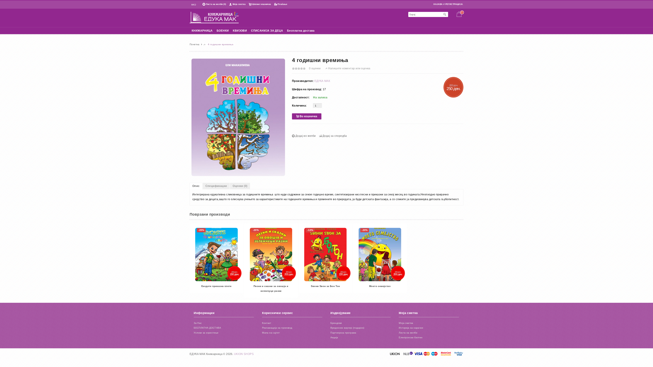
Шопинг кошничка (261, 4)
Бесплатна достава (301, 30)
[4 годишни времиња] (238, 117)
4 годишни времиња (220, 44)
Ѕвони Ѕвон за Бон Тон (368, 307)
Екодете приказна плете (225, 307)
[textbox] (424, 14)
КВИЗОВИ (240, 30)
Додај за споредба (334, 135)
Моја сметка (239, 4)
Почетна (194, 44)
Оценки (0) (240, 186)
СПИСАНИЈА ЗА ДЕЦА (267, 30)
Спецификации (216, 186)
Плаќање (282, 4)
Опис (196, 186)
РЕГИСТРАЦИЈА (454, 4)
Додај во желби (305, 135)
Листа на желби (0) (216, 4)
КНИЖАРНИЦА (202, 30)
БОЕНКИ (223, 30)
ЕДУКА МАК (322, 81)
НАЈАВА (437, 4)
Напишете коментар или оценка (349, 68)
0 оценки (315, 68)
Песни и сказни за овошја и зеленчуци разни (296, 307)
